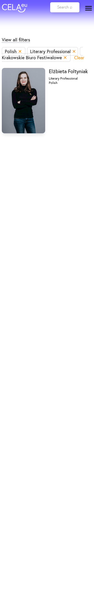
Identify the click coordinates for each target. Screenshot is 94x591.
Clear (79, 57)
